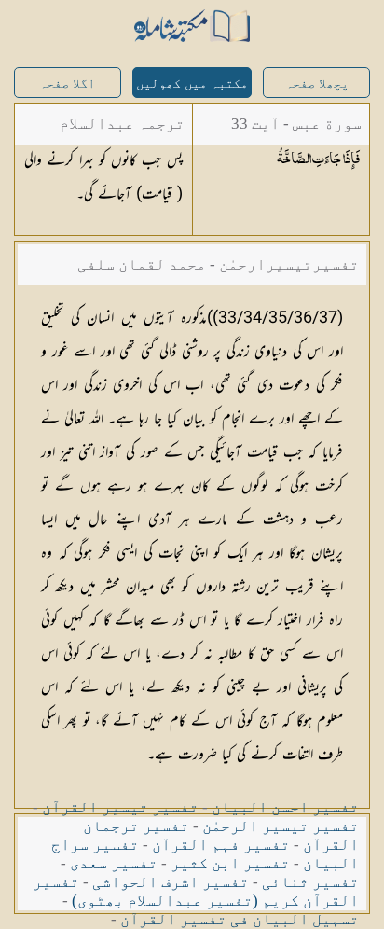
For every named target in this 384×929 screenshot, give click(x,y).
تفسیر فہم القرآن (221, 844)
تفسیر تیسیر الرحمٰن (280, 826)
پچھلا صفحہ (317, 83)
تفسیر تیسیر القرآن (120, 807)
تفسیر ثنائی (310, 882)
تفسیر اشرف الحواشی (170, 882)
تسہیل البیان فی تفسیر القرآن (239, 919)
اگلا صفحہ (67, 83)
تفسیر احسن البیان (285, 807)
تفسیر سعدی (114, 863)
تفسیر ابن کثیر (230, 863)
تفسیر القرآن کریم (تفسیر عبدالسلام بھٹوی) (196, 891)
